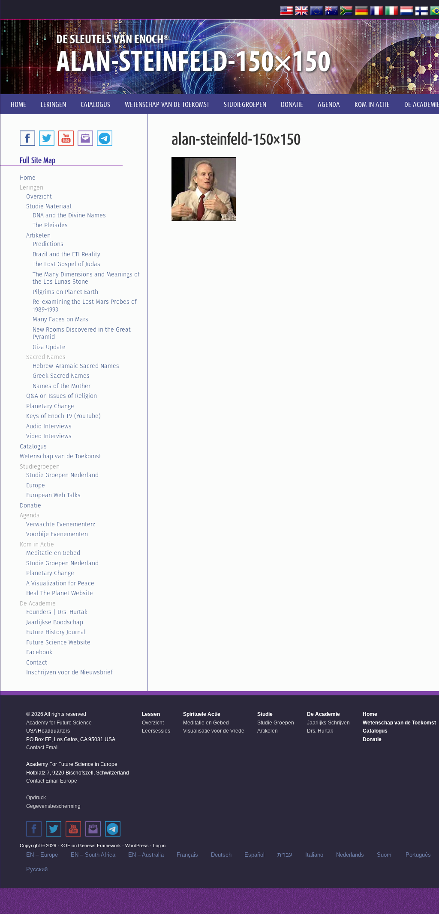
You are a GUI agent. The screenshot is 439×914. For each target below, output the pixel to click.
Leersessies (156, 731)
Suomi (385, 855)
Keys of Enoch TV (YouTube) (63, 416)
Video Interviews (49, 436)
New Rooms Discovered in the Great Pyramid (82, 333)
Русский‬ (37, 869)
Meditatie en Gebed (53, 553)
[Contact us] (85, 138)
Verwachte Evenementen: (60, 524)
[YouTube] (66, 138)
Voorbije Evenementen (57, 534)
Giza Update (49, 347)
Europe (35, 485)
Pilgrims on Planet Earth (65, 292)
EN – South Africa (93, 855)
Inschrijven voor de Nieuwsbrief (69, 672)
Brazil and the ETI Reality (66, 254)
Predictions (48, 244)
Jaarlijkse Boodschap (54, 622)
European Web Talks (53, 495)
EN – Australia (146, 855)
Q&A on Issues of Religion (61, 396)
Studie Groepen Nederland (62, 475)
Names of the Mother (61, 386)
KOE (65, 845)
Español (254, 855)
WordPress (137, 845)
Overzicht (39, 196)
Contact (36, 662)
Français (187, 855)
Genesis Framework (99, 845)
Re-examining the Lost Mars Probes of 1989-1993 (85, 305)
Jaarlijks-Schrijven (328, 723)
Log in (159, 845)
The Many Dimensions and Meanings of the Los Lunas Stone (86, 278)
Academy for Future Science (59, 723)
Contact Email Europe (51, 781)
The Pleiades (50, 225)
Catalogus (33, 446)
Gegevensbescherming (53, 806)
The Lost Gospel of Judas (66, 264)
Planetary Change (50, 406)
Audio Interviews (49, 426)
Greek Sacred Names (61, 375)
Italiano (314, 855)
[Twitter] (46, 138)
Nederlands (350, 855)
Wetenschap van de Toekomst (60, 456)
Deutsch (221, 855)
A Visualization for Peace (60, 583)
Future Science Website (58, 642)
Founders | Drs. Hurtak (56, 612)
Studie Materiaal (49, 206)
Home (28, 177)
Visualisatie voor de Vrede (213, 731)
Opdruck (36, 798)
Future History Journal (56, 632)
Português (418, 855)
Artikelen (38, 235)
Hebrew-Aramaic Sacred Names (76, 366)
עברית (284, 855)
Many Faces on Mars (60, 319)
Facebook (39, 652)
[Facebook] (27, 138)
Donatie (30, 505)
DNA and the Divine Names (69, 215)
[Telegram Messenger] (104, 138)
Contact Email (42, 748)
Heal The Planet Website (59, 593)
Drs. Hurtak (320, 731)
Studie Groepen (275, 723)
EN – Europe (42, 855)
